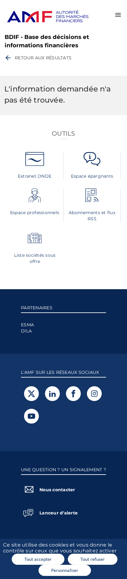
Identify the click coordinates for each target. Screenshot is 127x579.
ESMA (27, 325)
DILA (26, 331)
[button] (118, 14)
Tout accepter (38, 559)
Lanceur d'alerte (58, 513)
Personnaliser (64, 570)
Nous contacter (57, 489)
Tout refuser (92, 559)
